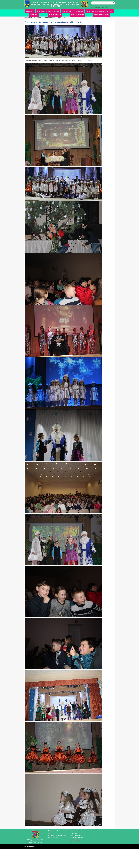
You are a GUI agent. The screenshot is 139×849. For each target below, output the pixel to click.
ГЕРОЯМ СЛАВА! (34, 14)
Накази (49, 833)
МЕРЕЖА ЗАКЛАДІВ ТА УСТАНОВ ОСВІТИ (72, 11)
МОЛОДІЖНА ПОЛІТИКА (77, 14)
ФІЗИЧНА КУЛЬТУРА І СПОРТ (101, 14)
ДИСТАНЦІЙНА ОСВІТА (55, 14)
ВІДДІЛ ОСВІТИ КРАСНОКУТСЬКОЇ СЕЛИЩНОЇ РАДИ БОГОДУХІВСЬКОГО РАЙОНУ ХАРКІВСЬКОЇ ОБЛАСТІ (55, 4)
